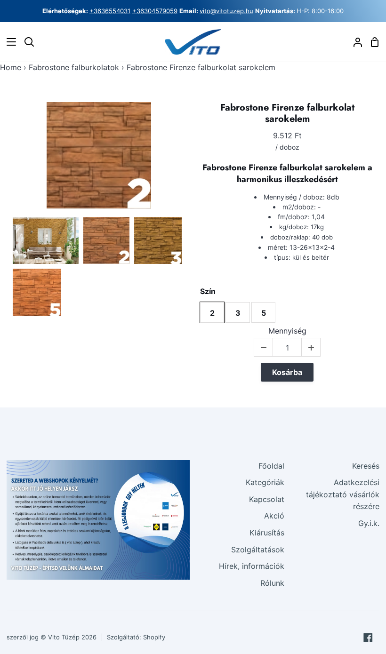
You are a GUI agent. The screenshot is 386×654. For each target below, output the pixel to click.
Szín (208, 291)
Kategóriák (265, 482)
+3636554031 (109, 11)
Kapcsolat (266, 499)
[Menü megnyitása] (8, 42)
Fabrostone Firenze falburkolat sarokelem (287, 113)
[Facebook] (368, 637)
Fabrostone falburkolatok (74, 67)
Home (10, 67)
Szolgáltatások (257, 549)
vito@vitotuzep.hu (226, 11)
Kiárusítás (266, 532)
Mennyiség (287, 331)
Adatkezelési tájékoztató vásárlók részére (342, 494)
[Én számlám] (354, 42)
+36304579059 (154, 11)
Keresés (365, 466)
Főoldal (271, 466)
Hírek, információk (251, 566)
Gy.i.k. (368, 523)
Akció (274, 515)
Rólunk (272, 583)
